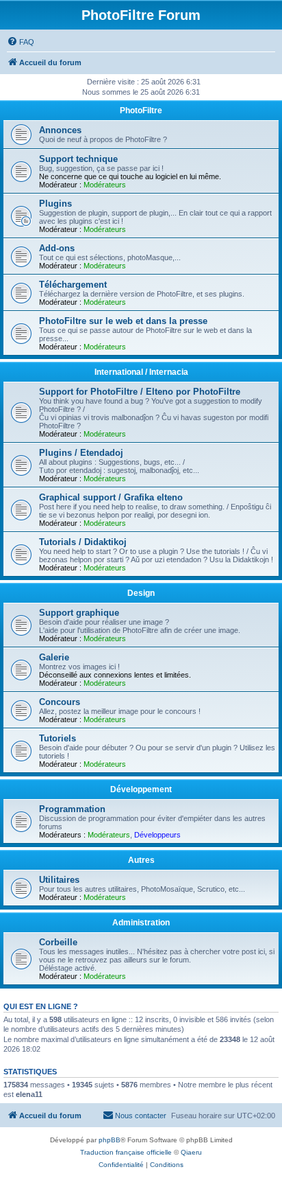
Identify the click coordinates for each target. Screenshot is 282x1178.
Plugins (55, 203)
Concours (59, 702)
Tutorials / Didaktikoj (83, 542)
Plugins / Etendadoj (81, 453)
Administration (141, 922)
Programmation (72, 809)
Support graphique (79, 613)
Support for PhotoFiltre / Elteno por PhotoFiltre (139, 391)
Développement (141, 789)
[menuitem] (20, 42)
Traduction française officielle (126, 1152)
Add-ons (57, 248)
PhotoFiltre (141, 110)
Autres (141, 860)
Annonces (60, 130)
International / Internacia (141, 372)
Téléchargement (73, 284)
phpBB (109, 1140)
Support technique (78, 159)
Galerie (54, 657)
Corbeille (58, 942)
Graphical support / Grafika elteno (111, 497)
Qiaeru (191, 1152)
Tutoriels (57, 738)
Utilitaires (59, 880)
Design (141, 593)
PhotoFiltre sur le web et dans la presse (123, 321)
